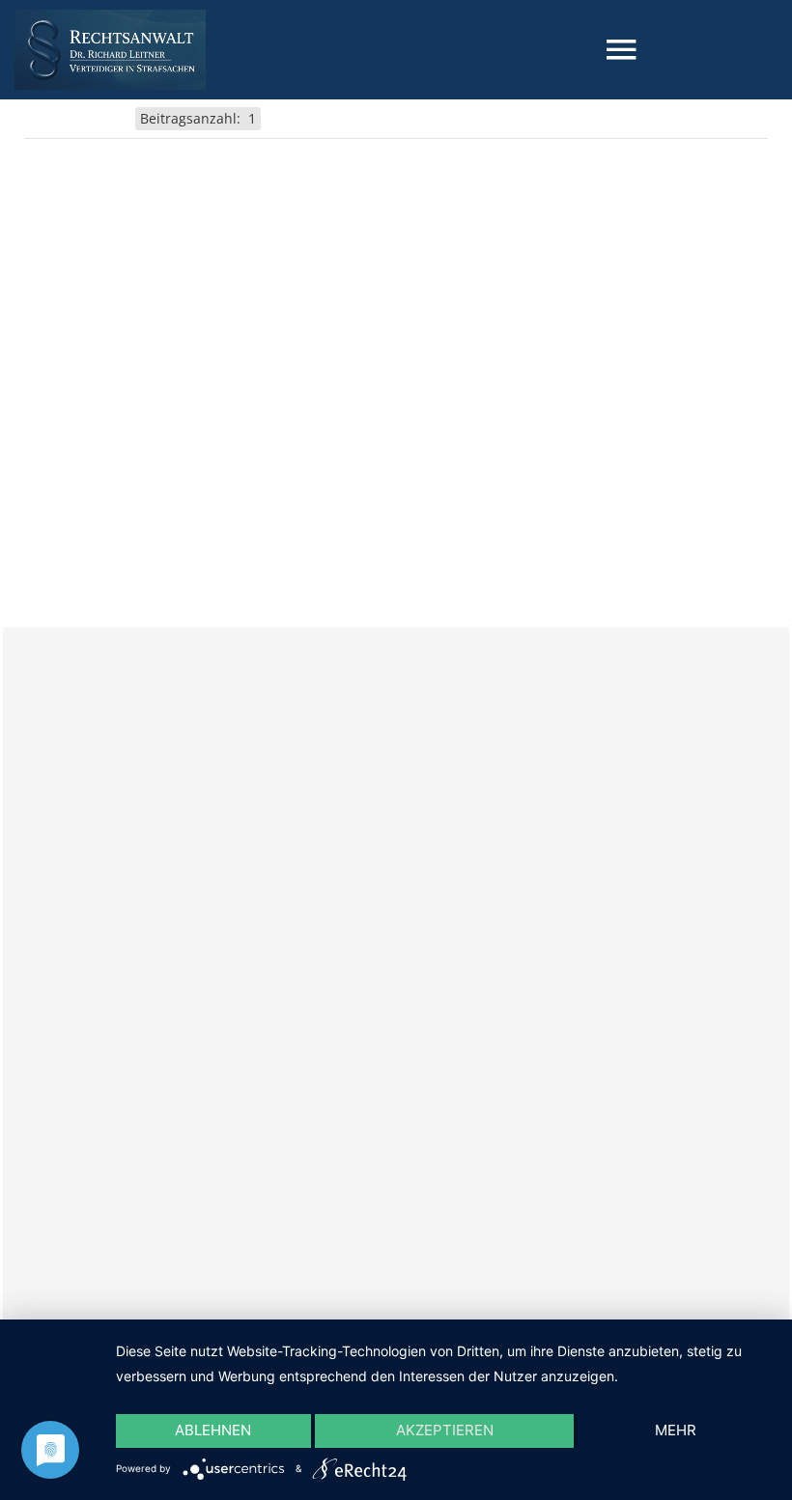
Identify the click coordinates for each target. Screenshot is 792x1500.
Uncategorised (77, 116)
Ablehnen (213, 1430)
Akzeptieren (445, 1430)
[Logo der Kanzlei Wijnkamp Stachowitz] (110, 50)
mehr (675, 1430)
